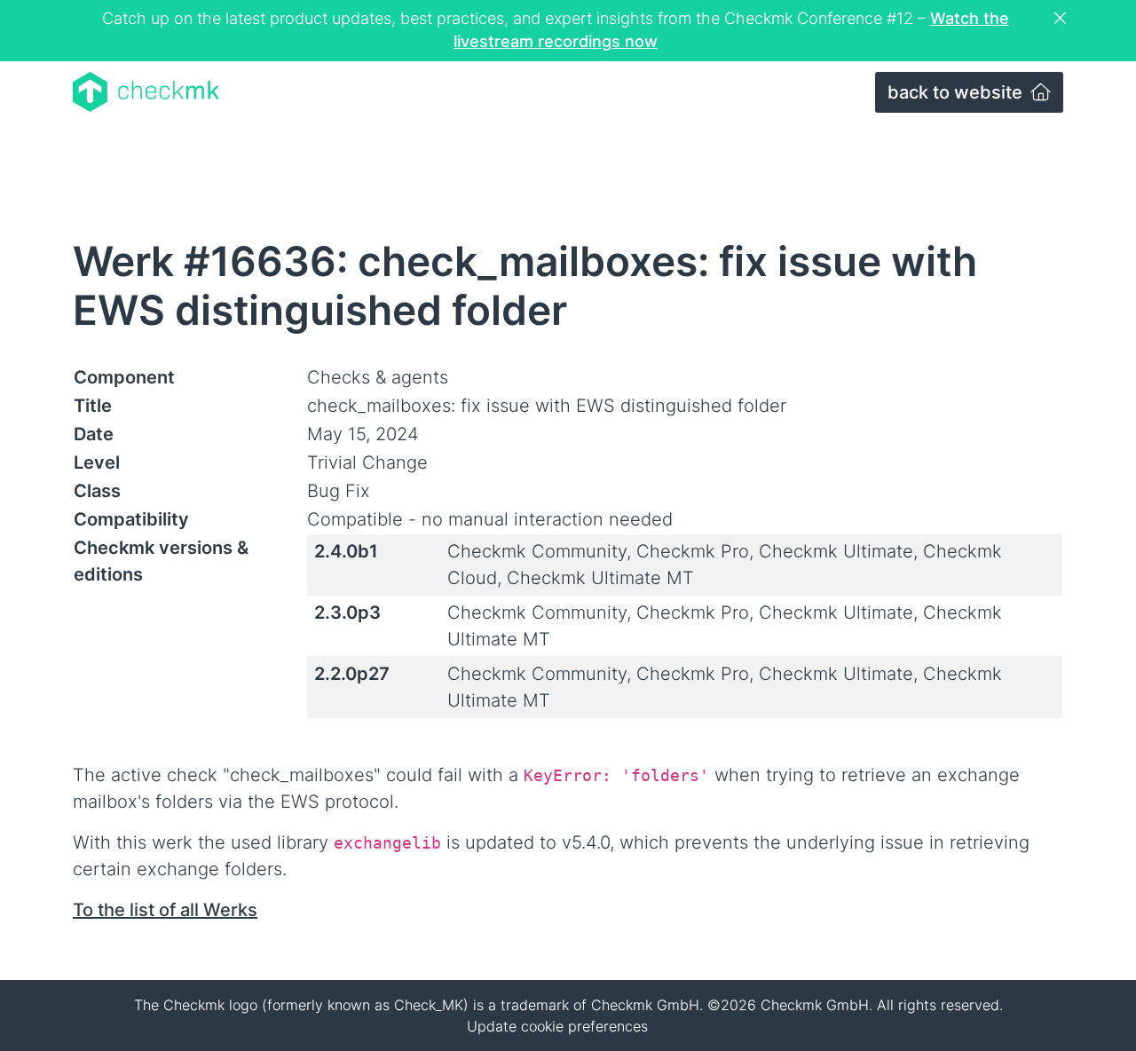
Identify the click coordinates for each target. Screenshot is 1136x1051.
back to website (957, 92)
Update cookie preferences (557, 1026)
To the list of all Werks (165, 910)
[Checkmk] (146, 92)
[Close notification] (1062, 18)
